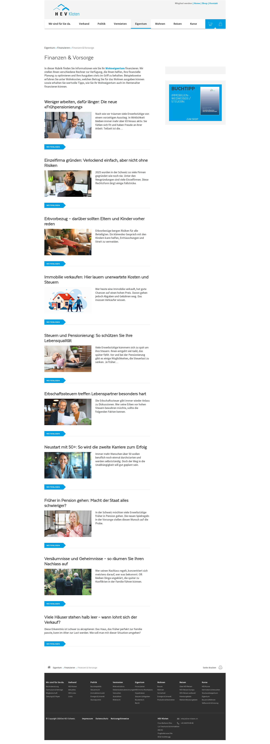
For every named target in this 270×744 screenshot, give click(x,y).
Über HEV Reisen (186, 686)
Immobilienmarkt (97, 693)
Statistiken (117, 696)
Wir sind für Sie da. (60, 23)
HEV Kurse (206, 686)
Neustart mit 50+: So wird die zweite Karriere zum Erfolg (95, 447)
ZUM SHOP (192, 119)
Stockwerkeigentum (210, 693)
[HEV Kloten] (86, 9)
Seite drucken (209, 667)
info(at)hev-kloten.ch (189, 718)
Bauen (160, 686)
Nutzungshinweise (120, 718)
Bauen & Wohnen (208, 700)
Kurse (193, 23)
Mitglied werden (183, 3)
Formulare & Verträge (54, 690)
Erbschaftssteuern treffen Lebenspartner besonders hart (95, 393)
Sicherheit (161, 693)
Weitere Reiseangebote (188, 700)
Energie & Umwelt (97, 696)
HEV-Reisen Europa (187, 690)
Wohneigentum (115, 68)
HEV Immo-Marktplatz (144, 690)
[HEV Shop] (210, 24)
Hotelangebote (185, 696)
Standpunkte (95, 700)
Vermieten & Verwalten (211, 690)
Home (197, 3)
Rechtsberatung (52, 686)
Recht (137, 703)
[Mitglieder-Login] (220, 24)
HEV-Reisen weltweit (188, 693)
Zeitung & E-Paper (53, 696)
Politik (101, 23)
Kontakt (213, 3)
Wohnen (160, 23)
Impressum (87, 718)
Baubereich (139, 700)
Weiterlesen (53, 147)
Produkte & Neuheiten (166, 700)
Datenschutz (102, 718)
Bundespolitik (95, 686)
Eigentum (141, 23)
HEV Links (72, 693)
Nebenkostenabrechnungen (124, 690)
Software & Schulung (210, 703)
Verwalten (117, 693)
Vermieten (120, 23)
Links (70, 696)
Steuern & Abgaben (142, 696)
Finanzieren (63, 47)
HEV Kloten (72, 686)
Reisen (178, 23)
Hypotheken (140, 693)
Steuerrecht (95, 690)
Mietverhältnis (118, 686)
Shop (205, 3)
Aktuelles (72, 690)
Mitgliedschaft (51, 693)
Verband (84, 23)
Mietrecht (116, 700)
